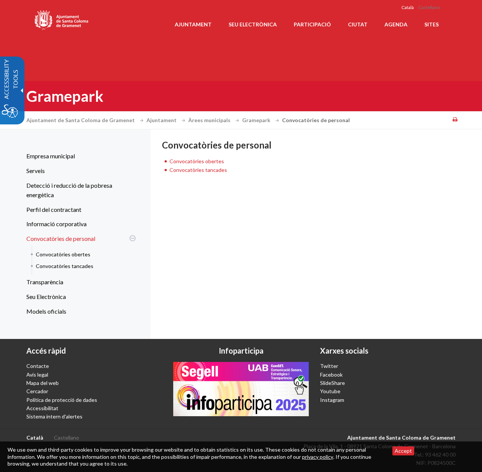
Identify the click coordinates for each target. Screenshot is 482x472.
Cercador (37, 391)
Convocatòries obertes (63, 254)
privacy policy (317, 457)
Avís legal (37, 374)
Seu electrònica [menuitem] (253, 24)
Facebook (331, 374)
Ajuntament (162, 120)
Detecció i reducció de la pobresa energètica (69, 190)
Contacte (37, 366)
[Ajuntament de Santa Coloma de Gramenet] (62, 19)
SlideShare (332, 383)
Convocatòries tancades (64, 266)
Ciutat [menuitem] (358, 24)
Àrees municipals (210, 120)
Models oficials (46, 311)
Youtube (330, 391)
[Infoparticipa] (241, 389)
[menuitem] (79, 156)
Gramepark (257, 120)
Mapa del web (42, 383)
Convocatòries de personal (60, 238)
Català (407, 7)
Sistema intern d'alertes (54, 416)
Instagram (332, 400)
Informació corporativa (56, 223)
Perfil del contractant (53, 209)
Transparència (44, 281)
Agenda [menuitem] (395, 24)
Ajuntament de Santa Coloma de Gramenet (81, 120)
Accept (403, 450)
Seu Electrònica (46, 296)
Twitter (329, 366)
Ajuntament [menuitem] (193, 24)
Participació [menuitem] (312, 24)
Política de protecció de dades (61, 400)
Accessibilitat (42, 408)
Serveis (35, 170)
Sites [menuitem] (431, 24)
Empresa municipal (50, 155)
